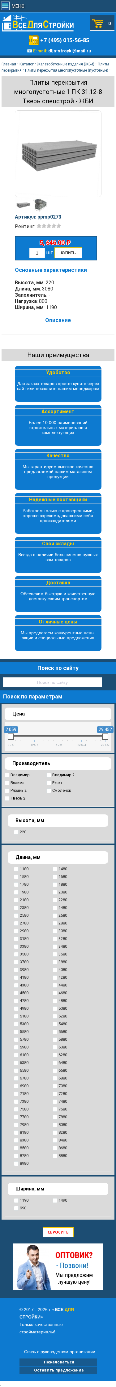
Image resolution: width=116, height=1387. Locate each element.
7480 (62, 1101)
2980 (24, 930)
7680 (62, 1109)
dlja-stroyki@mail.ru (69, 50)
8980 (24, 1163)
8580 (24, 1147)
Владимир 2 (63, 775)
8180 (24, 1132)
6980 (24, 1085)
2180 (24, 899)
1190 (24, 1200)
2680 (62, 915)
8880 (62, 1155)
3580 (24, 954)
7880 (62, 1116)
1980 (24, 892)
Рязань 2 (19, 790)
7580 (24, 1109)
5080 (62, 1008)
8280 (62, 1132)
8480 (62, 1140)
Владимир (20, 775)
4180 (24, 977)
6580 (24, 1070)
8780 (24, 1155)
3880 (62, 961)
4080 (62, 969)
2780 (24, 923)
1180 (24, 868)
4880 (62, 1000)
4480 (62, 985)
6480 (62, 1062)
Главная (9, 64)
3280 (62, 938)
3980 (24, 969)
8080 (62, 1124)
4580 (24, 992)
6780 (24, 1078)
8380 (24, 1140)
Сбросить (58, 1232)
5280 (62, 1016)
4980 (24, 1008)
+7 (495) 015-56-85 (64, 40)
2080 (62, 892)
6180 (24, 1054)
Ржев (57, 782)
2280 (62, 899)
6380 (24, 1062)
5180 (24, 1016)
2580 (24, 915)
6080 (62, 1047)
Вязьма (17, 782)
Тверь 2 (18, 798)
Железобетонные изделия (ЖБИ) (65, 64)
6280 (62, 1054)
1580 (24, 876)
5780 (24, 1039)
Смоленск (61, 790)
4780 (24, 1000)
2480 (62, 907)
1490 (62, 1200)
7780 (24, 1116)
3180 (24, 938)
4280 (62, 977)
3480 (62, 946)
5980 (24, 1047)
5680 (62, 1031)
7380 (24, 1101)
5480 (62, 1023)
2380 (24, 907)
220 (23, 832)
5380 (24, 1023)
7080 (62, 1085)
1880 (62, 884)
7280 (62, 1093)
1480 (62, 868)
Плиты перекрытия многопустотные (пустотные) (66, 70)
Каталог (26, 64)
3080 (62, 930)
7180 (24, 1093)
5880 (62, 1039)
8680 (62, 1147)
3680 (62, 954)
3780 (24, 961)
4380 (24, 985)
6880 (62, 1078)
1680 (62, 876)
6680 (62, 1070)
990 (23, 1208)
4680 (62, 992)
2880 (62, 923)
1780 (24, 884)
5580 (24, 1031)
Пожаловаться (58, 1362)
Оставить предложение (58, 1370)
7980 (24, 1124)
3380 (24, 946)
